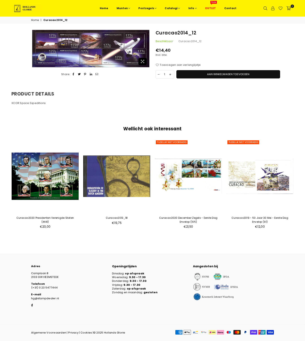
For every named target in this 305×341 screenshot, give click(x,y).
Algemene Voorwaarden (48, 333)
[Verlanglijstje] (280, 8)
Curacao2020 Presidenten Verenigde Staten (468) (45, 219)
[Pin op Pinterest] (85, 74)
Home (35, 20)
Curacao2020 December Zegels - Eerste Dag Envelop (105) (188, 219)
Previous (4, 186)
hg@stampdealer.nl (45, 298)
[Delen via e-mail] (97, 74)
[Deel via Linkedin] (91, 74)
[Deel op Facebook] (73, 74)
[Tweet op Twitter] (79, 74)
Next (300, 186)
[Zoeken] (265, 8)
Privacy (73, 333)
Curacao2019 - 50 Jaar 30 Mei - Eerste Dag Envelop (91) (260, 219)
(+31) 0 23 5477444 (44, 288)
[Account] (273, 8)
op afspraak (134, 273)
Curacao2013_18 (117, 218)
